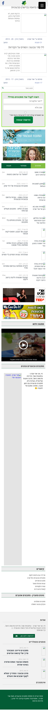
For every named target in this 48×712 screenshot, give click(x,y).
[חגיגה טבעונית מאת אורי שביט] (23, 153)
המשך (5, 42)
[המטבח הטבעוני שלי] (23, 137)
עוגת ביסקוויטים (40, 586)
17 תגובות (38, 82)
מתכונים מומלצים (39, 601)
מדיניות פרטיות (37, 701)
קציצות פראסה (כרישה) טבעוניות (27, 7)
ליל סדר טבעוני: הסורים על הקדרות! (26, 47)
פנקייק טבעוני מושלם (38, 604)
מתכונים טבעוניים (21, 696)
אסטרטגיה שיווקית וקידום (28, 698)
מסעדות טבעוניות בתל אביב (36, 578)
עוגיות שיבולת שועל (39, 583)
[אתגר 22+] (23, 312)
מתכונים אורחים (40, 581)
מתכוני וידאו (38, 323)
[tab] (38, 165)
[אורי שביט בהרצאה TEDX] (23, 295)
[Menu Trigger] (42, 5)
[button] (2, 88)
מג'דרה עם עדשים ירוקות (37, 575)
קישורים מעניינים (39, 589)
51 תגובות (38, 42)
